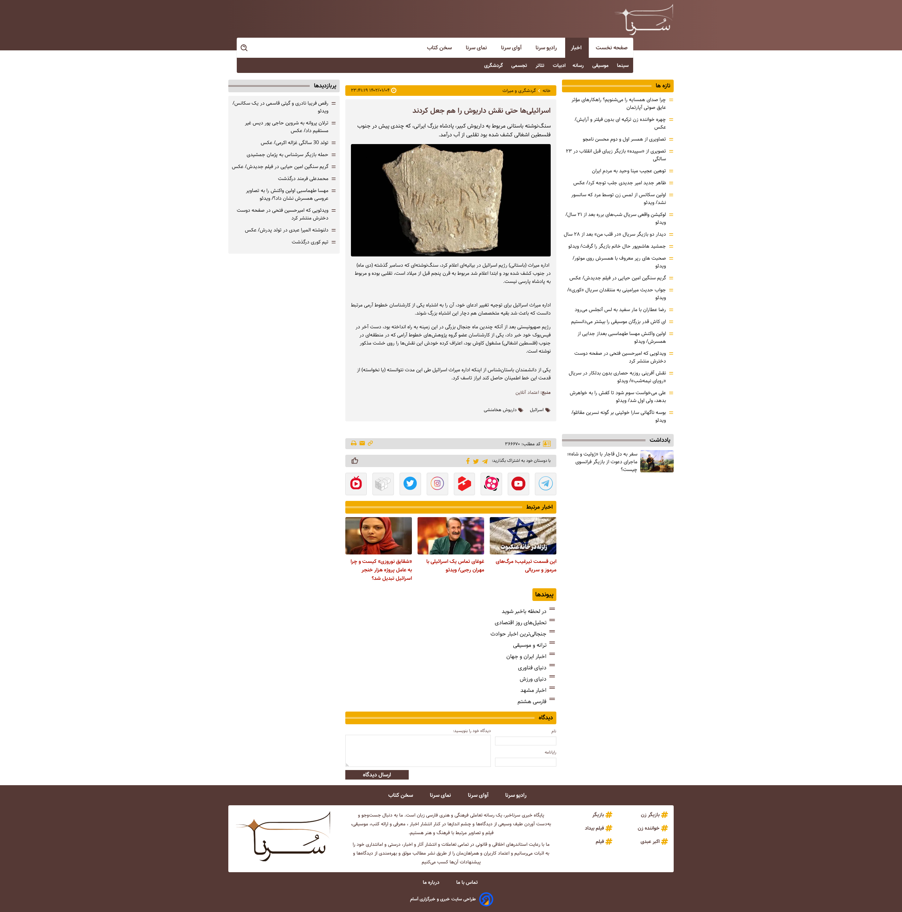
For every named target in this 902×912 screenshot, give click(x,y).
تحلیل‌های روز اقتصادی (520, 622)
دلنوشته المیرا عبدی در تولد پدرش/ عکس (286, 230)
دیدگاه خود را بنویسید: (472, 730)
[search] (244, 48)
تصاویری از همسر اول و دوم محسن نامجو (624, 139)
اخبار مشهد (533, 690)
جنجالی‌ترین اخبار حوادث (518, 633)
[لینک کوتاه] (370, 444)
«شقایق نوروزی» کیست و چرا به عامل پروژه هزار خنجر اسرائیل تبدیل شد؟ (381, 570)
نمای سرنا (477, 47)
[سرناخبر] (644, 19)
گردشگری (494, 65)
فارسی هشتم (532, 701)
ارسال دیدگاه (377, 774)
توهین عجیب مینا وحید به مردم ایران (629, 171)
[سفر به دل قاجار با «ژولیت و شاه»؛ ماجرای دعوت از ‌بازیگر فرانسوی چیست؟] (657, 461)
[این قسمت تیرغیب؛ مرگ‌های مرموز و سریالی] (523, 535)
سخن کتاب (440, 47)
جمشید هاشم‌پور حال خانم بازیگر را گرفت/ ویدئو (617, 246)
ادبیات (559, 65)
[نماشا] (356, 484)
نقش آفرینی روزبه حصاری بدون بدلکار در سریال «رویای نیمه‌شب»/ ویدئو (617, 377)
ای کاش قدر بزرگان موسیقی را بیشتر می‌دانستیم (618, 321)
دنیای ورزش (533, 679)
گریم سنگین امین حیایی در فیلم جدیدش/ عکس (617, 278)
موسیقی (601, 65)
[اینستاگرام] (437, 484)
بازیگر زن (650, 815)
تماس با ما (467, 882)
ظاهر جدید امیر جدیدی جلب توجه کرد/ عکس (619, 183)
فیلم (600, 841)
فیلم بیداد (594, 828)
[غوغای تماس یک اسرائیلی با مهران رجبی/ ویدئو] (451, 535)
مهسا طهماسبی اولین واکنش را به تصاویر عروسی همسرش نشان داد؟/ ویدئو (287, 194)
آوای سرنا (512, 47)
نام (553, 731)
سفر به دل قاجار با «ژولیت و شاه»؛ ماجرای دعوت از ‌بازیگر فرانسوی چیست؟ (602, 461)
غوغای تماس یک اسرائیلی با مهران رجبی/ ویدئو (455, 565)
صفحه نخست (612, 47)
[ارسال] (362, 443)
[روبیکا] (383, 484)
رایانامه (550, 752)
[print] (354, 444)
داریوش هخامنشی (500, 410)
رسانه (579, 65)
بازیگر (598, 815)
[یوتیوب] (518, 484)
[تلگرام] (484, 460)
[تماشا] (464, 484)
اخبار (577, 47)
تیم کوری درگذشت (310, 242)
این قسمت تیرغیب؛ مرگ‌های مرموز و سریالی (526, 565)
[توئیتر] (475, 461)
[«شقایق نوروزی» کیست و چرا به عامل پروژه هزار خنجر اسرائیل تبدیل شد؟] (378, 535)
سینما (623, 65)
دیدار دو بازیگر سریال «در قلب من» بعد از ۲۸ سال (615, 234)
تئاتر (541, 65)
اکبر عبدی (650, 841)
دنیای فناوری (532, 667)
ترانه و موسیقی (529, 645)
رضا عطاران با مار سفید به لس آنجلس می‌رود (620, 310)
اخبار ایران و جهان (526, 656)
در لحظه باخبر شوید (524, 611)
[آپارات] (491, 484)
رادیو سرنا (547, 47)
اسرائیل (537, 410)
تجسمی (520, 65)
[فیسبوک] (466, 460)
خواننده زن (649, 828)
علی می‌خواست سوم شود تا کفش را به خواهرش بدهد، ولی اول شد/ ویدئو (618, 396)
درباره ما (432, 882)
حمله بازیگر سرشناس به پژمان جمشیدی (287, 155)
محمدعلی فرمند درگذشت (303, 178)
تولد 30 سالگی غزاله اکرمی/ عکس (294, 143)
